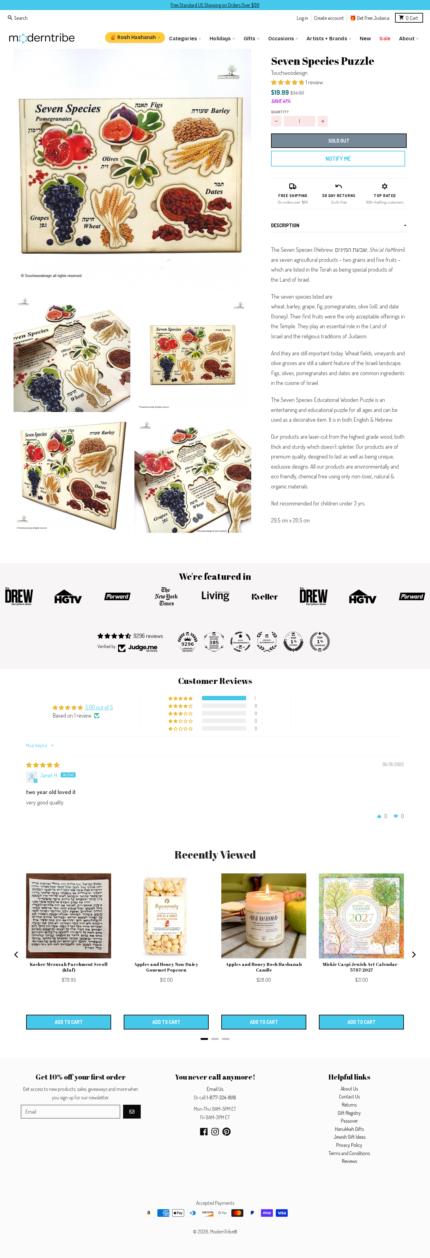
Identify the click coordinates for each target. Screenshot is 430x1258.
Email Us (215, 1089)
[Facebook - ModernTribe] (204, 1131)
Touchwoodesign (289, 72)
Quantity (280, 111)
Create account (329, 17)
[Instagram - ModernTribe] (215, 1131)
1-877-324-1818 (221, 1097)
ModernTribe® (223, 1231)
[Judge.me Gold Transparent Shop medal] (240, 642)
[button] (132, 170)
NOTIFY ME (338, 158)
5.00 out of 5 (99, 707)
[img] (42, 764)
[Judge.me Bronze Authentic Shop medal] (267, 642)
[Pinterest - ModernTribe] (226, 1131)
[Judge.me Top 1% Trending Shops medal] (320, 642)
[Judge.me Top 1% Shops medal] (293, 642)
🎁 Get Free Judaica (369, 17)
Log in (302, 17)
